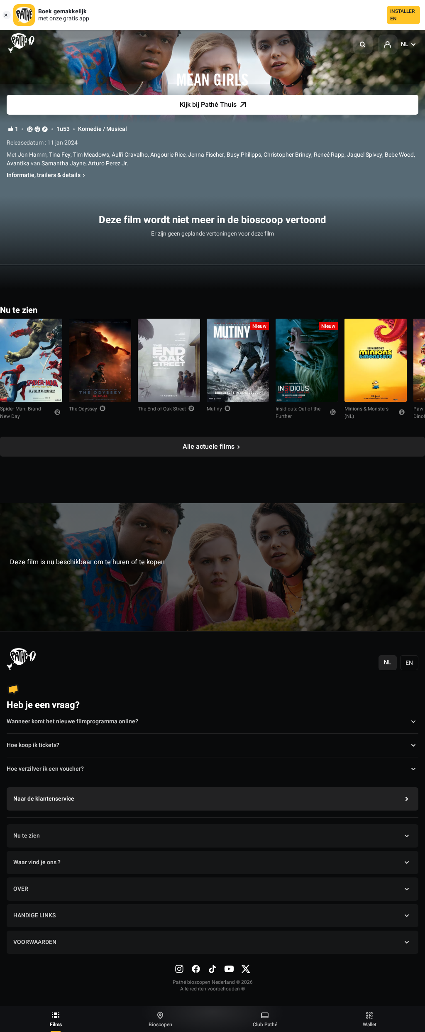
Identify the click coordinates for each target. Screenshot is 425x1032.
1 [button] (16, 129)
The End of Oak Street (162, 409)
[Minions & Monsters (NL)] (375, 360)
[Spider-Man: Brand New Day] (31, 360)
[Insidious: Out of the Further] (307, 360)
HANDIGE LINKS (34, 915)
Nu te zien (26, 835)
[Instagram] (179, 969)
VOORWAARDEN (34, 942)
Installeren (402, 14)
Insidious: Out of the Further (298, 412)
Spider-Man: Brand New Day (20, 412)
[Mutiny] (238, 360)
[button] (363, 44)
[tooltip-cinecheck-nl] (30, 129)
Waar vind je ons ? (37, 862)
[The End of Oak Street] (169, 360)
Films (56, 1024)
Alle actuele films (208, 447)
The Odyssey (83, 409)
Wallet (369, 1024)
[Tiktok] (212, 969)
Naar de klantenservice (43, 798)
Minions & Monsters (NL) (366, 412)
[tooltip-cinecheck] (37, 129)
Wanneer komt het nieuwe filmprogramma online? (72, 721)
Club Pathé (265, 1024)
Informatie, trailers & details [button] (44, 175)
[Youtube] (229, 969)
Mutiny (214, 409)
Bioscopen (160, 1024)
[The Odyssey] (100, 360)
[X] (246, 969)
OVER (20, 889)
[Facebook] (196, 969)
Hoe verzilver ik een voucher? (45, 768)
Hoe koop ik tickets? (33, 745)
